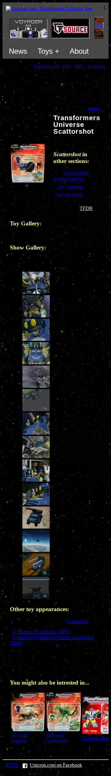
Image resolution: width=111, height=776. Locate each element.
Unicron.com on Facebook (56, 765)
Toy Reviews (69, 194)
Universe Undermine (57, 737)
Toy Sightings (70, 186)
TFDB (86, 208)
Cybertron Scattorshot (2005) (41, 631)
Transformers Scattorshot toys (71, 175)
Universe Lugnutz (19, 737)
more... (94, 108)
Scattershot (77, 621)
